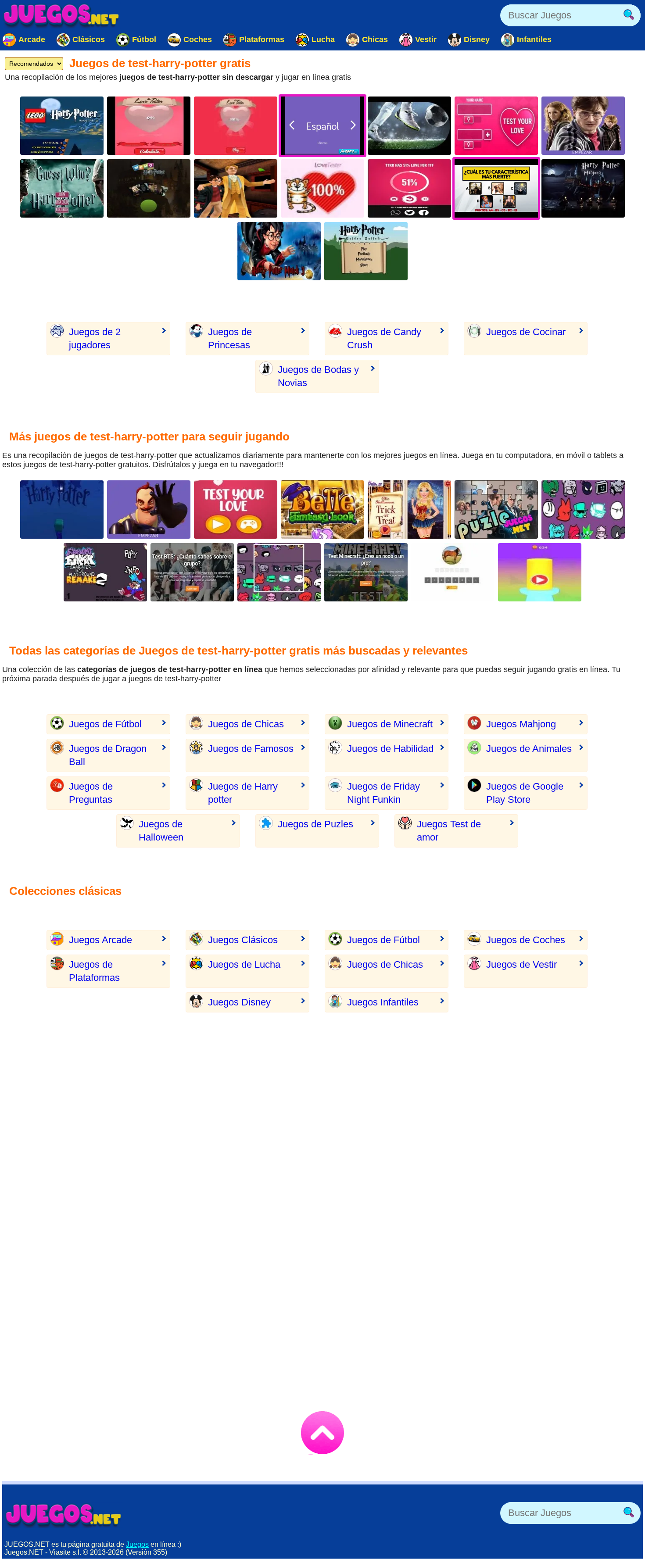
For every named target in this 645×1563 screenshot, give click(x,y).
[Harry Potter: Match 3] (279, 251)
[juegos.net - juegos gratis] (63, 1515)
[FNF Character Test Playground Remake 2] (105, 572)
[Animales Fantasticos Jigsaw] (496, 509)
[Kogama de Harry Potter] (62, 509)
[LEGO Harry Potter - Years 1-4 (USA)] (62, 126)
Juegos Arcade (100, 939)
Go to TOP (322, 1433)
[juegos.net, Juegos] (61, 15)
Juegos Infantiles (383, 1002)
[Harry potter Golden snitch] (366, 251)
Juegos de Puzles (315, 824)
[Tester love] (322, 188)
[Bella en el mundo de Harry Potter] (322, 509)
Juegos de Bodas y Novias (318, 376)
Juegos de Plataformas (94, 971)
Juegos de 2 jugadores (95, 338)
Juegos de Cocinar (526, 331)
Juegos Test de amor (449, 831)
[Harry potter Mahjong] (583, 188)
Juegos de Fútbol (105, 724)
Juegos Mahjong (521, 724)
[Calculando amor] (409, 188)
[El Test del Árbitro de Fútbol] (409, 126)
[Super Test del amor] (235, 509)
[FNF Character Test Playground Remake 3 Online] (279, 572)
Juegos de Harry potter (243, 793)
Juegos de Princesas (230, 338)
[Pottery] (539, 572)
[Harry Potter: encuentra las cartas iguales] (148, 188)
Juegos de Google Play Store (524, 793)
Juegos (137, 1544)
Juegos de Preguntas (91, 793)
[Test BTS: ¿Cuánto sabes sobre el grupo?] (192, 572)
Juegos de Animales (529, 748)
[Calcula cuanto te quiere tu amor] (148, 126)
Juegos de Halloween (161, 831)
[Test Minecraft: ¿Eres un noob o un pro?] (366, 572)
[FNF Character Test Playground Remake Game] (583, 509)
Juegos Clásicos (243, 939)
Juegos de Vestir (521, 964)
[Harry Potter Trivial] (583, 126)
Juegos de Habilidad (390, 748)
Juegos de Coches (525, 939)
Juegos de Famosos (251, 748)
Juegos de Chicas (246, 724)
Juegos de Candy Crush (384, 338)
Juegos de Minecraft (390, 724)
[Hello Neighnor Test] (148, 509)
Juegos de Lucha (244, 964)
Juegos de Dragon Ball (108, 755)
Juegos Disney (239, 1002)
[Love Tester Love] (496, 126)
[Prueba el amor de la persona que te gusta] (235, 126)
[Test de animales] (452, 572)
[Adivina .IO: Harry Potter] (62, 188)
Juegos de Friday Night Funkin (383, 793)
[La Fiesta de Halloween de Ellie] (409, 509)
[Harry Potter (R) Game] (235, 188)
